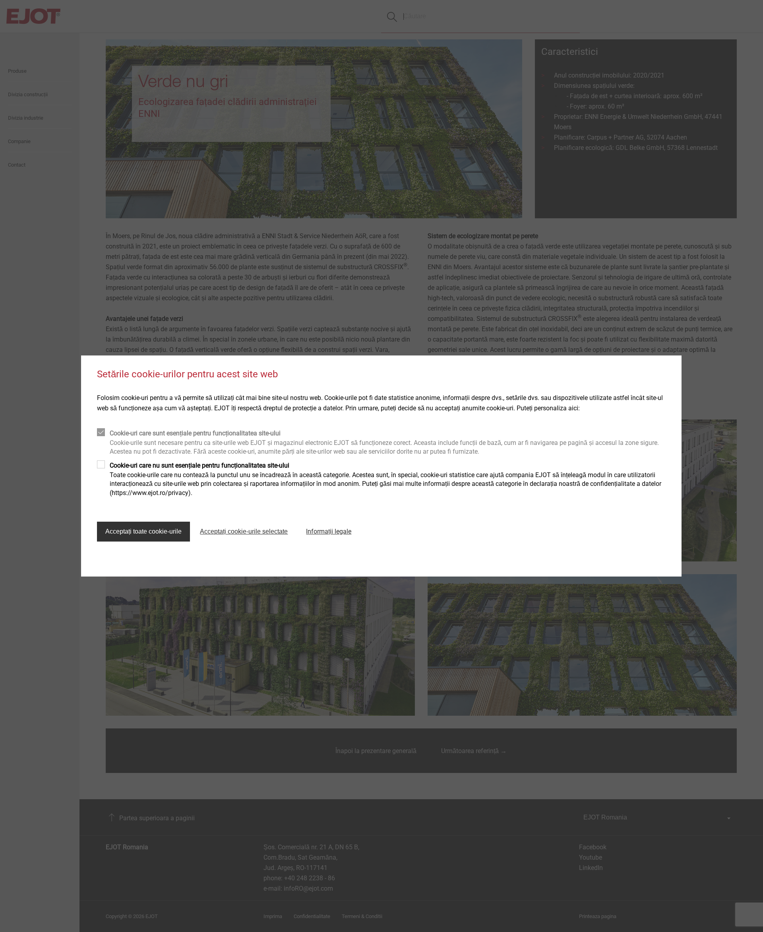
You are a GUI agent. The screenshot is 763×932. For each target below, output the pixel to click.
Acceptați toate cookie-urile (143, 531)
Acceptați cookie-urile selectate (244, 531)
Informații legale (328, 531)
